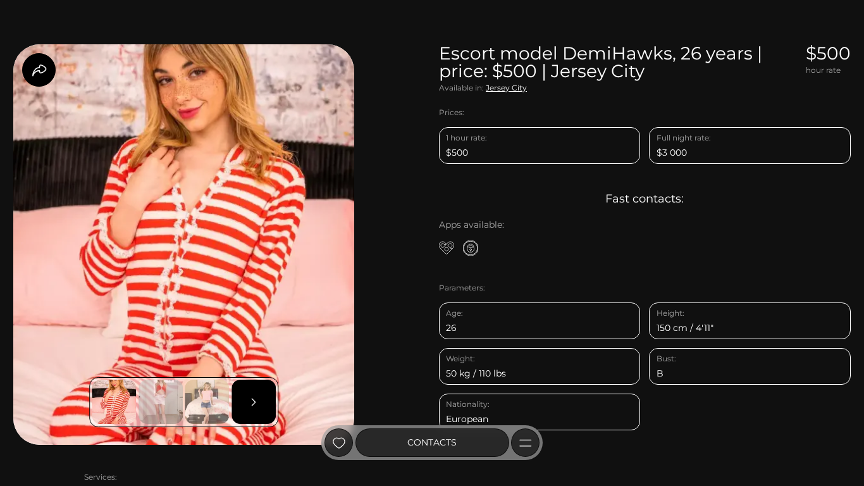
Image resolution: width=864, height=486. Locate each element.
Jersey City (506, 87)
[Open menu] (525, 442)
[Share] (39, 70)
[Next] (253, 402)
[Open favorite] (338, 442)
